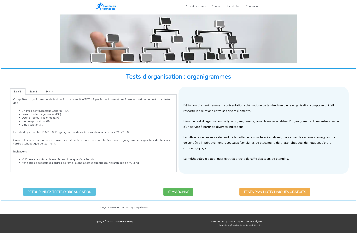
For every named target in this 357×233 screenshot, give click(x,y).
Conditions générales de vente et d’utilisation (240, 225)
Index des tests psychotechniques (227, 221)
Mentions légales (254, 221)
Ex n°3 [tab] (49, 91)
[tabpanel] (93, 133)
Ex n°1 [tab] (17, 91)
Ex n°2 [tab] (33, 91)
